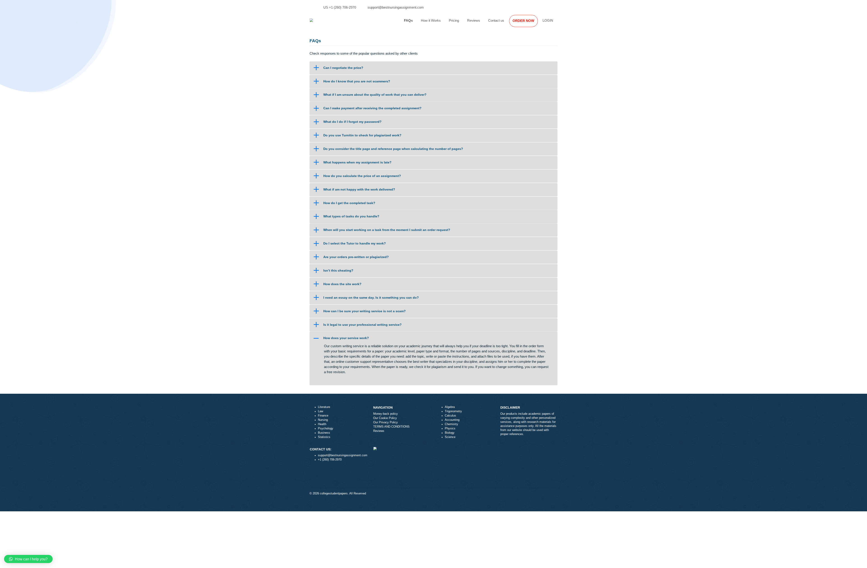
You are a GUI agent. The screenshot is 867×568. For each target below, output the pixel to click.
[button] (433, 68)
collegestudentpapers (334, 493)
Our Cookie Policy (385, 418)
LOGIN (548, 20)
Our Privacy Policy (385, 422)
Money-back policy (385, 413)
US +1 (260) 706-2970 (339, 7)
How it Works (431, 20)
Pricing (454, 20)
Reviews (473, 20)
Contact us (496, 20)
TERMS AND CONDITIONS (391, 426)
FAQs (408, 20)
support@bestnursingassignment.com (396, 7)
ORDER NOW (523, 21)
